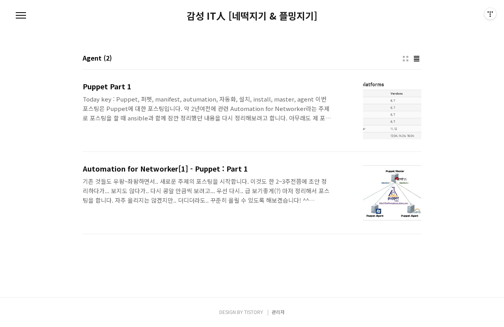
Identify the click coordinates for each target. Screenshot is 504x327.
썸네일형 (405, 58)
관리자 (278, 312)
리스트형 (416, 58)
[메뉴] (21, 16)
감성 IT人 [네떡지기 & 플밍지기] (252, 15)
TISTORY (253, 312)
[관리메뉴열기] (490, 14)
